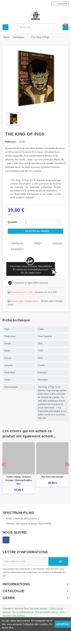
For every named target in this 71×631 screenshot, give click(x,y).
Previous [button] (4, 464)
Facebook (6, 540)
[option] (19, 468)
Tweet (37, 243)
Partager (17, 243)
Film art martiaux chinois (46, 612)
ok (60, 561)
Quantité (12, 222)
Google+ (57, 243)
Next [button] (67, 464)
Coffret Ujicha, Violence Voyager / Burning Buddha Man (18, 480)
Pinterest (17, 249)
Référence (10, 142)
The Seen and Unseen (52, 477)
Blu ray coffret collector (23, 612)
